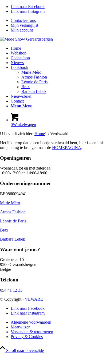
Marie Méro (10, 203)
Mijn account (22, 30)
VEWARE (34, 299)
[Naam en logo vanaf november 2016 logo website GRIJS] (26, 39)
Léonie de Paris (13, 221)
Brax (4, 230)
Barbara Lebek (12, 239)
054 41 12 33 (11, 290)
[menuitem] (60, 20)
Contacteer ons (23, 20)
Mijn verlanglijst (24, 25)
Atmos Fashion (13, 212)
